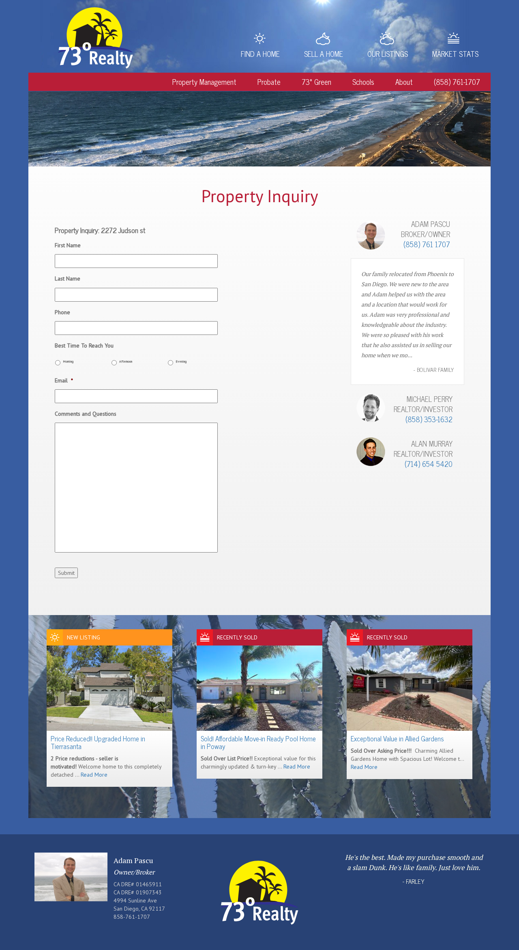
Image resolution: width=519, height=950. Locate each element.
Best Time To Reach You (84, 345)
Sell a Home (323, 54)
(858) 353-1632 (429, 419)
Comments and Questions (85, 413)
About (404, 82)
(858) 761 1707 (426, 244)
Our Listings (387, 54)
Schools (363, 82)
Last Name (67, 278)
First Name (68, 245)
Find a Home (260, 54)
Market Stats (455, 54)
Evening (181, 361)
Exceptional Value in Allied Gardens (397, 738)
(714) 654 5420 (429, 464)
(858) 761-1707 (457, 82)
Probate (269, 82)
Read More (94, 774)
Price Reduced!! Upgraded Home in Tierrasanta (98, 742)
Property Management (204, 82)
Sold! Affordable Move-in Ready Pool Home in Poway (258, 742)
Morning (68, 361)
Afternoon (125, 361)
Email (64, 380)
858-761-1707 (132, 916)
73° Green (316, 82)
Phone (62, 312)
